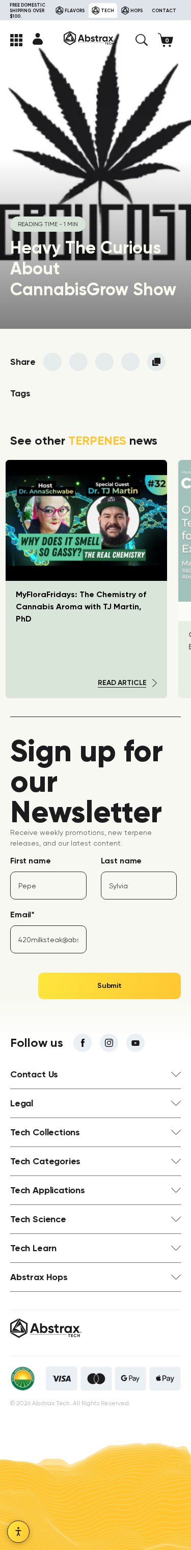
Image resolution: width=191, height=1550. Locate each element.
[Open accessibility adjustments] (18, 1532)
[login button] (38, 38)
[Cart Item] (169, 39)
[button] (141, 40)
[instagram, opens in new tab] (109, 1043)
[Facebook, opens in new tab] (82, 1043)
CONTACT (164, 10)
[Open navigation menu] (16, 40)
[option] (86, 579)
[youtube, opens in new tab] (135, 1043)
